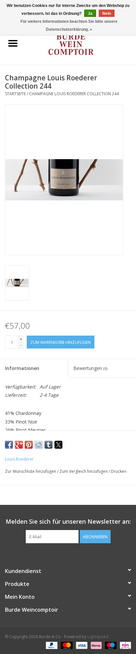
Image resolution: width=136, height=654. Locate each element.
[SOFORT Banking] (95, 645)
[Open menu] (13, 43)
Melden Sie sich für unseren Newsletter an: (68, 521)
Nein (106, 13)
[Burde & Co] (80, 44)
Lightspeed (97, 636)
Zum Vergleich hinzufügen (84, 471)
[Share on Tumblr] (48, 445)
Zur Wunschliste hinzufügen (31, 471)
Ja (90, 13)
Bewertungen (90, 368)
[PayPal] (51, 645)
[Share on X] (58, 445)
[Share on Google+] (19, 445)
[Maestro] (110, 645)
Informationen (22, 368)
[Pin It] (29, 445)
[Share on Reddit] (39, 445)
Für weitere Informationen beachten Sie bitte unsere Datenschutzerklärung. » (69, 25)
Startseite (15, 94)
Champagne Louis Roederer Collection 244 (74, 94)
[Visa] (81, 645)
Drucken (118, 471)
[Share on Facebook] (9, 445)
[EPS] (124, 645)
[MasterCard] (65, 645)
